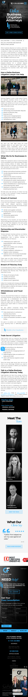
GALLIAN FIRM (5, 40)
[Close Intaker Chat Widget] (27, 667)
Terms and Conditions (8, 692)
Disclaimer (5, 693)
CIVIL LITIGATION (17, 40)
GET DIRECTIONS (14, 651)
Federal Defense (8, 409)
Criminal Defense (8, 407)
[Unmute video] (19, 680)
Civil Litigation (7, 401)
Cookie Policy (11, 693)
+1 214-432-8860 (18, 3)
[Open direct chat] (25, 667)
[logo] (3, 3)
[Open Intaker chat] (14, 696)
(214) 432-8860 (21, 393)
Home (13, 664)
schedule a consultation (7, 394)
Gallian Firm (7, 393)
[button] (14, 32)
